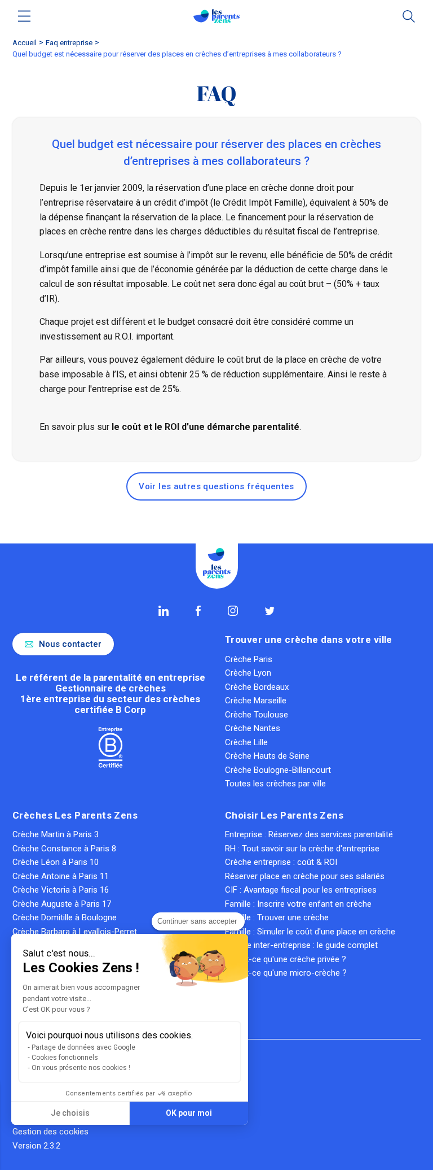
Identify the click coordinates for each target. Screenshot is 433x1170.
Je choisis (70, 1112)
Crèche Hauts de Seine (267, 756)
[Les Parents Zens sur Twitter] (270, 611)
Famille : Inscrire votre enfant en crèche (298, 904)
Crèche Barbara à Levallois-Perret (74, 932)
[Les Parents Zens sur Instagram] (233, 611)
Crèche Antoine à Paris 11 (60, 876)
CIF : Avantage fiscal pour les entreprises (301, 890)
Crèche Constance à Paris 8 (64, 848)
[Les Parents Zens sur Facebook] (198, 611)
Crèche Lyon (248, 673)
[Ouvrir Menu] (24, 16)
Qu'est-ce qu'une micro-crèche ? (286, 973)
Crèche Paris (248, 659)
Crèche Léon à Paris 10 (55, 862)
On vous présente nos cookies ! (81, 1068)
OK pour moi (189, 1112)
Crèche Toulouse (256, 715)
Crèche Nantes (252, 728)
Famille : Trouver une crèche (277, 917)
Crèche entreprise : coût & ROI (281, 862)
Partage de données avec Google (83, 1047)
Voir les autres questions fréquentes (216, 486)
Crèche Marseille (255, 700)
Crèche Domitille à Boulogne (64, 917)
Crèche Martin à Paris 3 (55, 834)
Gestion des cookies (50, 1131)
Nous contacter (70, 644)
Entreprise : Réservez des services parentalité (309, 834)
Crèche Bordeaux (257, 687)
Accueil (24, 42)
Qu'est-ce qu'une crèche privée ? (285, 959)
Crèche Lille (246, 742)
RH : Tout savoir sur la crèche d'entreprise (302, 848)
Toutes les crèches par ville (275, 783)
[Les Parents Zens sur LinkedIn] (163, 611)
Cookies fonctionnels (65, 1058)
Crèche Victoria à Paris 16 (60, 890)
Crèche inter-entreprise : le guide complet (301, 945)
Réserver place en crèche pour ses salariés (305, 876)
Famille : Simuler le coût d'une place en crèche (310, 932)
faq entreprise (69, 42)
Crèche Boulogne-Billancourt (278, 770)
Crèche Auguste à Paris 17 (61, 904)
